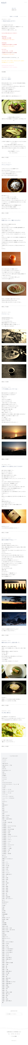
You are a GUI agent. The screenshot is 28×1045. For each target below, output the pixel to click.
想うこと (4, 855)
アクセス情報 (14, 1036)
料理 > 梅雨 (5, 891)
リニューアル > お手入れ (7, 796)
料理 (3, 860)
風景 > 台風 (5, 964)
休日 (3, 803)
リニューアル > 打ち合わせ (8, 798)
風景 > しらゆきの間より (7, 948)
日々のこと (4, 903)
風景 (3, 940)
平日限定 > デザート (7, 839)
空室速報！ (4, 924)
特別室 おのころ (6, 917)
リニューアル (5, 794)
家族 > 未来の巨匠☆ (7, 819)
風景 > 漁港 (5, 985)
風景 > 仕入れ (5, 954)
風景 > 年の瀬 (5, 973)
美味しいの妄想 (5, 157)
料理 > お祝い (5, 867)
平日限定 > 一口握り (7, 848)
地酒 (3, 810)
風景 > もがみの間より (7, 952)
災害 (3, 915)
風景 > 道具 (5, 995)
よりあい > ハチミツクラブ (8, 791)
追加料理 (4, 935)
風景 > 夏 (4, 967)
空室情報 (4, 71)
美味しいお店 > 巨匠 (7, 928)
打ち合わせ (4, 857)
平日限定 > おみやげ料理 (8, 829)
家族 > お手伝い (6, 815)
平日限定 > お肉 (6, 832)
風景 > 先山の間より (7, 957)
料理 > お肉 (5, 869)
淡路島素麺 (4, 914)
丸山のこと (4, 801)
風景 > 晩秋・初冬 (6, 978)
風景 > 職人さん (6, 993)
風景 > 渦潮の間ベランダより (8, 981)
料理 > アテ (5, 862)
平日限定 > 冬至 (6, 850)
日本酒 (3, 905)
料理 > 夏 (4, 881)
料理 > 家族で (5, 883)
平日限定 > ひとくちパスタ (8, 845)
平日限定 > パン (6, 843)
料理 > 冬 (4, 876)
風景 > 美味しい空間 (7, 992)
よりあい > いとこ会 (6, 789)
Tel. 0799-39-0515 (14, 1034)
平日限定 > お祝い (6, 831)
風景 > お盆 (5, 945)
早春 (3, 907)
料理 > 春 (4, 884)
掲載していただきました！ (7, 858)
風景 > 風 (4, 997)
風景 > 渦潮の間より (7, 983)
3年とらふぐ (4, 758)
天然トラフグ (5, 812)
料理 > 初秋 (5, 879)
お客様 (3, 767)
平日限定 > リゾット (6, 846)
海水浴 (3, 912)
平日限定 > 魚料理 (6, 853)
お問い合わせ (5, 763)
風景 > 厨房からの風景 (7, 962)
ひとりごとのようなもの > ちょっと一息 (10, 784)
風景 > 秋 (4, 990)
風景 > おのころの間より (7, 941)
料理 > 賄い (5, 895)
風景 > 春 (4, 976)
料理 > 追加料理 (6, 896)
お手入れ (4, 768)
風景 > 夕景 (5, 969)
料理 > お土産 (5, 865)
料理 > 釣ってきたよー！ (7, 898)
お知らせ (4, 774)
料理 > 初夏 (5, 877)
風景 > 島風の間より (7, 971)
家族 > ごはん (5, 817)
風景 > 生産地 (5, 987)
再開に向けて (5, 805)
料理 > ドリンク (5, 872)
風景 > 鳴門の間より (7, 1000)
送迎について (5, 936)
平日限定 (4, 824)
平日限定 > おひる (6, 827)
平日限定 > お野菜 (6, 834)
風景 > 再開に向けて (7, 959)
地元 (3, 808)
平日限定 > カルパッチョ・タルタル (9, 836)
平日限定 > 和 (5, 851)
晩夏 (3, 909)
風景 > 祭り (5, 988)
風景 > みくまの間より (7, 950)
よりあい (4, 787)
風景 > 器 (4, 966)
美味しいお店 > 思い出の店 (8, 929)
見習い (3, 933)
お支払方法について (6, 770)
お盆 (3, 772)
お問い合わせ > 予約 (7, 765)
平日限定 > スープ (6, 838)
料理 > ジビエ (5, 870)
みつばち (4, 786)
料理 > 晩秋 (5, 888)
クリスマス (4, 777)
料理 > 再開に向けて (7, 874)
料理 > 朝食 (5, 890)
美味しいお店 (5, 926)
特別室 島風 (5, 919)
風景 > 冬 (4, 961)
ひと (3, 780)
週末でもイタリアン (6, 938)
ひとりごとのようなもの (7, 782)
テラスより (4, 779)
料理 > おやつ (5, 864)
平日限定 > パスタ (6, 841)
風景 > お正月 (5, 943)
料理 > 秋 (4, 893)
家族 (3, 813)
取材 (3, 806)
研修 (3, 921)
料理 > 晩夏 (5, 886)
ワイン (3, 800)
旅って (3, 900)
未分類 (3, 910)
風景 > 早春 (5, 974)
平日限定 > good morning (9, 825)
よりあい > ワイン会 (6, 793)
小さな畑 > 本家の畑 (7, 822)
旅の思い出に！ (5, 902)
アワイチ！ (4, 760)
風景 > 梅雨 (5, 980)
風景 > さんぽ (5, 947)
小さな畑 (4, 820)
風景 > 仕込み (5, 955)
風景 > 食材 (5, 999)
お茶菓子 (4, 775)
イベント (4, 761)
